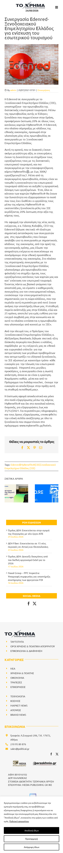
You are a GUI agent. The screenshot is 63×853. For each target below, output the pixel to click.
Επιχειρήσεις (44, 90)
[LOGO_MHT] (32, 794)
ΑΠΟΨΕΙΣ (15, 710)
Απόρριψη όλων (31, 847)
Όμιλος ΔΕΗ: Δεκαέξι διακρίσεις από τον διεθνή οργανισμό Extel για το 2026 (28, 560)
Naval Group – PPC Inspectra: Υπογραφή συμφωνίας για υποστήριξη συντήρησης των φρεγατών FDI (29, 576)
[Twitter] (34, 603)
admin (13, 90)
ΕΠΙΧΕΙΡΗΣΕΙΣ (18, 686)
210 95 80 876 (18, 744)
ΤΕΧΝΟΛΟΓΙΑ (17, 696)
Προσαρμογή (31, 838)
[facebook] (51, 754)
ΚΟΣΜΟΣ (15, 700)
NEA (12, 668)
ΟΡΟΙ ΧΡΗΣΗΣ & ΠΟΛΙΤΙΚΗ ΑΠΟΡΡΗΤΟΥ (32, 646)
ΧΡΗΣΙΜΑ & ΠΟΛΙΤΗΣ (22, 673)
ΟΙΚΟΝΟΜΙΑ (17, 677)
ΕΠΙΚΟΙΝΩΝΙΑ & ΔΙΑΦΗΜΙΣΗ (26, 650)
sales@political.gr (19, 748)
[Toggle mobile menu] (56, 7)
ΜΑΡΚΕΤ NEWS (19, 705)
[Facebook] (28, 603)
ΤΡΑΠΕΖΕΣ (16, 682)
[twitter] (57, 754)
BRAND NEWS (18, 714)
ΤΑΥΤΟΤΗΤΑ (17, 641)
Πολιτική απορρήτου (19, 821)
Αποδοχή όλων (31, 830)
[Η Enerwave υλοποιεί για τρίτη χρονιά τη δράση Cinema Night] (16, 493)
